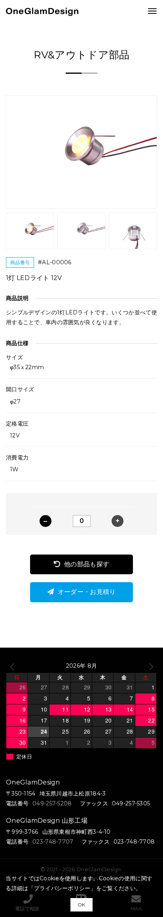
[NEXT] (149, 666)
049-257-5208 (52, 803)
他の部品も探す (86, 564)
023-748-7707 (52, 841)
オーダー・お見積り (87, 592)
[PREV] (13, 666)
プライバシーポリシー (62, 888)
